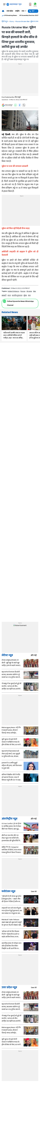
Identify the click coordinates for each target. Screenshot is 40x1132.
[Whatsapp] (4, 301)
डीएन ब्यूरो (18, 97)
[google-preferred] (7, 105)
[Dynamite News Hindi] (14, 4)
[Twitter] (23, 105)
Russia (22, 291)
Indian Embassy (13, 291)
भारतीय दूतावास (17, 295)
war (34, 291)
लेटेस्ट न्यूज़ (7, 655)
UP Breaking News (10, 15)
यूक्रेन (25, 295)
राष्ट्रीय (17, 11)
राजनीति (24, 11)
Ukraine (29, 291)
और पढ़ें (34, 655)
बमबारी (4, 295)
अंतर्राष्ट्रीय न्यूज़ (9, 819)
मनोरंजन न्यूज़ (8, 891)
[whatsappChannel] (35, 4)
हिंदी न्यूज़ (5, 21)
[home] (3, 11)
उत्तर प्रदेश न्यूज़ (9, 988)
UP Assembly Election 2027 (28, 15)
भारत (9, 295)
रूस (29, 295)
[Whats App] (15, 105)
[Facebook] (19, 105)
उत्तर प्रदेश (10, 11)
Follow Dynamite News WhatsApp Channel (20, 303)
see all (34, 891)
